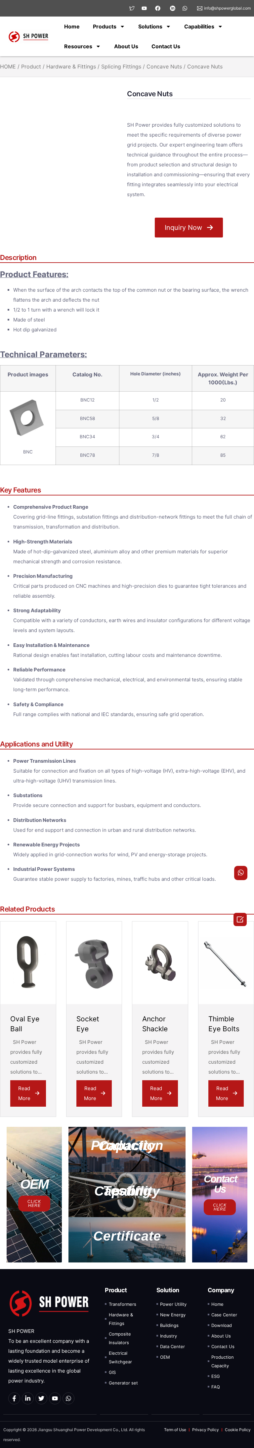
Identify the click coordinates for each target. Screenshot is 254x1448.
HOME (8, 66)
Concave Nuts (164, 66)
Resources (78, 46)
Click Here (34, 1203)
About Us (126, 46)
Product (31, 66)
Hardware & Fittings (71, 66)
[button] (127, 1149)
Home (72, 26)
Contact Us (165, 46)
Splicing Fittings (121, 66)
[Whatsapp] (68, 1398)
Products (104, 26)
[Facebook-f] (14, 1398)
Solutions (150, 26)
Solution (167, 1290)
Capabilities (199, 26)
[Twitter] (41, 1398)
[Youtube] (55, 1398)
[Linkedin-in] (28, 1398)
